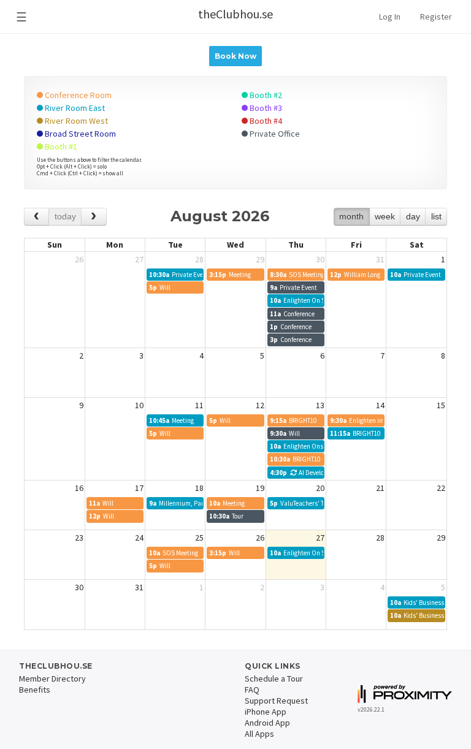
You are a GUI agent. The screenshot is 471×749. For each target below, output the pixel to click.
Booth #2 (265, 95)
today (65, 216)
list (436, 216)
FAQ (252, 689)
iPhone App (265, 711)
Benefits (34, 689)
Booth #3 (265, 107)
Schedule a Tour (274, 678)
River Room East (74, 107)
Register (436, 16)
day (413, 216)
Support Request (276, 700)
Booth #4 (265, 120)
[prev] (36, 217)
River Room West (75, 120)
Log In (389, 16)
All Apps (259, 733)
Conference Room (77, 95)
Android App (267, 722)
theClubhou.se (235, 13)
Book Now (235, 56)
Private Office (274, 133)
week (385, 216)
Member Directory (52, 678)
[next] (93, 217)
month (351, 216)
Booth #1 (60, 146)
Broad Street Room (79, 133)
